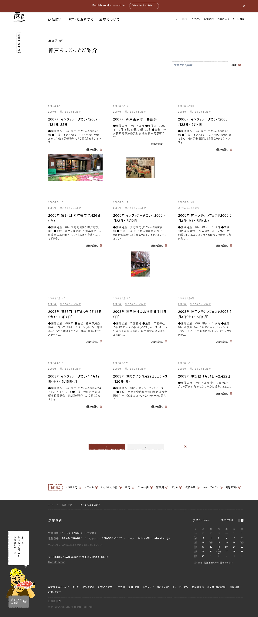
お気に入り (223, 19)
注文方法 (120, 587)
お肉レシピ (148, 587)
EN (175, 19)
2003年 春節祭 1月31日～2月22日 (204, 376)
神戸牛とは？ (163, 587)
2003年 (52, 304)
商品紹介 (55, 19)
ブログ (76, 587)
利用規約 (234, 587)
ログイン (196, 19)
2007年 (52, 112)
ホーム (51, 505)
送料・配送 (133, 587)
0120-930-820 (72, 538)
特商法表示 (198, 587)
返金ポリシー (54, 592)
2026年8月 (227, 520)
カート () (238, 19)
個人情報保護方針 (217, 587)
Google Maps (56, 562)
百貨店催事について (59, 587)
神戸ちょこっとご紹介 (70, 112)
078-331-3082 (112, 538)
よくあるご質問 (105, 587)
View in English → (144, 6)
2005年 (52, 208)
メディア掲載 (88, 587)
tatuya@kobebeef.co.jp (154, 538)
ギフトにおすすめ (81, 19)
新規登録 (209, 19)
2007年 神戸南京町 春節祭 (135, 119)
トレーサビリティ (181, 587)
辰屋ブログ (55, 40)
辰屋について (109, 19)
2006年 (182, 112)
